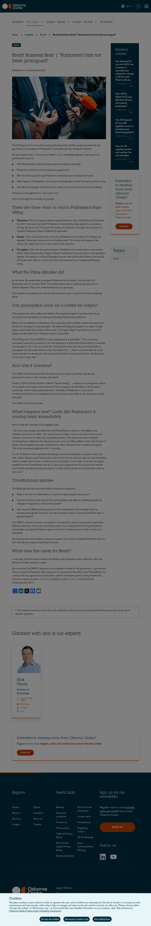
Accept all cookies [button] (50, 919)
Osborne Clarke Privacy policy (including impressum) (35, 911)
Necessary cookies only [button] (76, 919)
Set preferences (102, 919)
